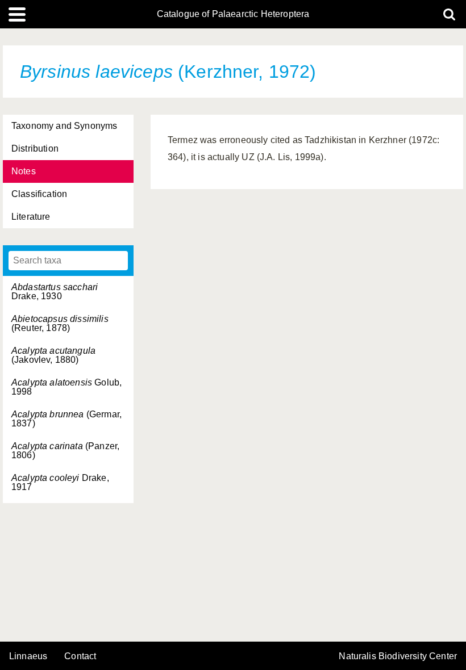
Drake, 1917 (60, 482)
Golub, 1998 (66, 387)
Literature (31, 216)
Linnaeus (28, 656)
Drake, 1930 (54, 291)
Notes (23, 171)
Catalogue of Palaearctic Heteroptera (233, 14)
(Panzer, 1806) (65, 450)
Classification (39, 194)
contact (80, 656)
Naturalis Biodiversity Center (398, 656)
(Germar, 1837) (66, 418)
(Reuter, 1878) (60, 323)
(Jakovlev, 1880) (53, 355)
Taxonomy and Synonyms (64, 126)
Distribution (35, 148)
